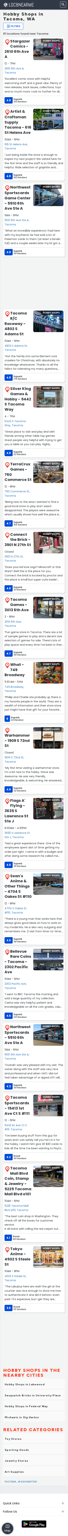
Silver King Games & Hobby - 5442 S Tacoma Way (18, 399)
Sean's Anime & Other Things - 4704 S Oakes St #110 (18, 886)
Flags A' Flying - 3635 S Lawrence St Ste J (16, 811)
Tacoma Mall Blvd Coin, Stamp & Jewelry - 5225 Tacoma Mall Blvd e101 (18, 1181)
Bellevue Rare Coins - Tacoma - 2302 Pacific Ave (18, 962)
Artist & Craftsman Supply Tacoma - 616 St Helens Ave (18, 122)
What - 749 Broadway (15, 669)
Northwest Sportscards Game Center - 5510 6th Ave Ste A (18, 198)
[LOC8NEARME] (18, 4)
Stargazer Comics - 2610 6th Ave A (17, 49)
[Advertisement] (34, 282)
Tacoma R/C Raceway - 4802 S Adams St (16, 324)
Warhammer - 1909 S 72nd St (17, 740)
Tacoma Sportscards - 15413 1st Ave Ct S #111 (17, 1105)
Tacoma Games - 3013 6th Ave (17, 604)
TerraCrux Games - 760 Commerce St (18, 471)
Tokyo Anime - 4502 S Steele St (17, 1256)
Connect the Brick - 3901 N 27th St (18, 539)
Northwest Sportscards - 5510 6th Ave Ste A (18, 1034)
